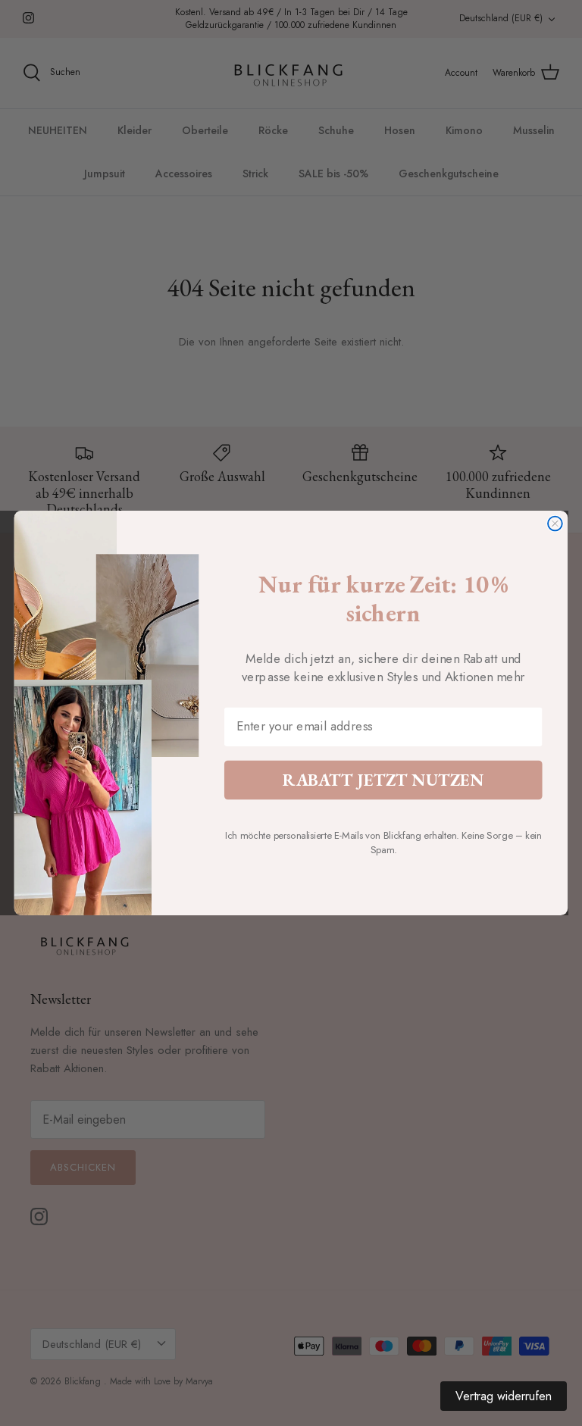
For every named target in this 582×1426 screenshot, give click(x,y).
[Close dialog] (555, 524)
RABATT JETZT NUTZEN (383, 779)
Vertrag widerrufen (503, 1396)
